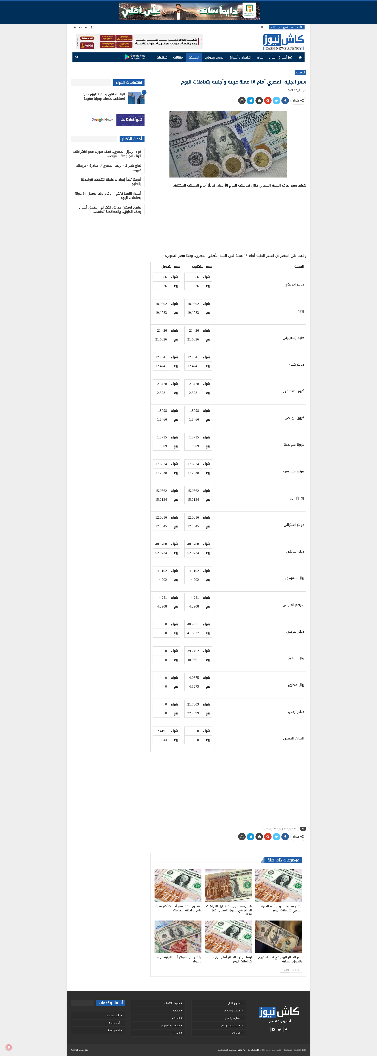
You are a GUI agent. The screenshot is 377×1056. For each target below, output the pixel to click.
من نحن (242, 1050)
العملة (275, 829)
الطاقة (176, 1010)
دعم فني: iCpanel (79, 1050)
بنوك (260, 57)
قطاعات (161, 57)
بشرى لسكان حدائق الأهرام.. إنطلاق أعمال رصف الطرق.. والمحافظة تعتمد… (110, 209)
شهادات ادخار (113, 1015)
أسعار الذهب (113, 1023)
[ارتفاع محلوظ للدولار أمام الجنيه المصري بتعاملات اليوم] (278, 885)
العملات (193, 57)
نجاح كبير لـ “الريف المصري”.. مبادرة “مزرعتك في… (108, 167)
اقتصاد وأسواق (240, 57)
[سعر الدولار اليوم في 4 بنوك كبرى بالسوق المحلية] (278, 937)
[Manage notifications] (8, 1047)
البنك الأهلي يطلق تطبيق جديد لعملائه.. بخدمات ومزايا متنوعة (104, 96)
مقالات (178, 57)
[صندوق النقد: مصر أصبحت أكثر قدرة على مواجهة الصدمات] (178, 885)
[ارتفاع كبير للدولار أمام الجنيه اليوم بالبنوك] (178, 937)
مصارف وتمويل (232, 1018)
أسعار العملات (112, 1030)
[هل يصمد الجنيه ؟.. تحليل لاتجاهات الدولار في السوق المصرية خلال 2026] (228, 885)
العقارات (236, 1033)
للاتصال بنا (253, 1050)
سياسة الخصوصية (227, 1050)
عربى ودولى (214, 57)
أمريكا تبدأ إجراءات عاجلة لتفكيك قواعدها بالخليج (111, 181)
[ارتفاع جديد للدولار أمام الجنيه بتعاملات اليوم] (228, 937)
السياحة (176, 1033)
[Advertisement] (228, 219)
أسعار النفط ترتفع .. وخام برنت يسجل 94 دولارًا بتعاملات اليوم (107, 195)
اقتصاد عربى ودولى (230, 1025)
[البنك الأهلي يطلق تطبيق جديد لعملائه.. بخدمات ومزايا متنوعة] (136, 98)
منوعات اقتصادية (171, 1003)
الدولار (285, 829)
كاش (266, 829)
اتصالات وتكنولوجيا (170, 1025)
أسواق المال (278, 57)
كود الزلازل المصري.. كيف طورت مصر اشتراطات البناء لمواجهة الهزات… (107, 153)
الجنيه (294, 829)
